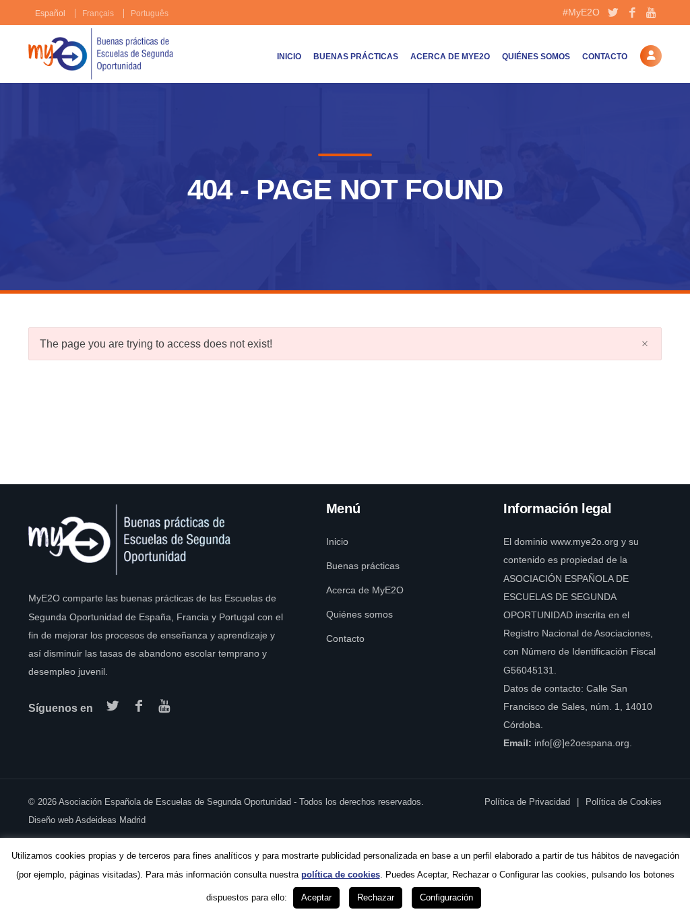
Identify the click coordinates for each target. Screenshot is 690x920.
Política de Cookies (624, 802)
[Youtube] (652, 13)
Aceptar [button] (316, 897)
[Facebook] (632, 13)
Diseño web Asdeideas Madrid (87, 820)
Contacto (604, 56)
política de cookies (340, 874)
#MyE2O (581, 12)
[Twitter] (613, 13)
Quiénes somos (536, 56)
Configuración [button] (446, 897)
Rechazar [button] (375, 897)
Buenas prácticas (355, 56)
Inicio (289, 56)
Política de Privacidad (527, 802)
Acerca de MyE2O (450, 56)
